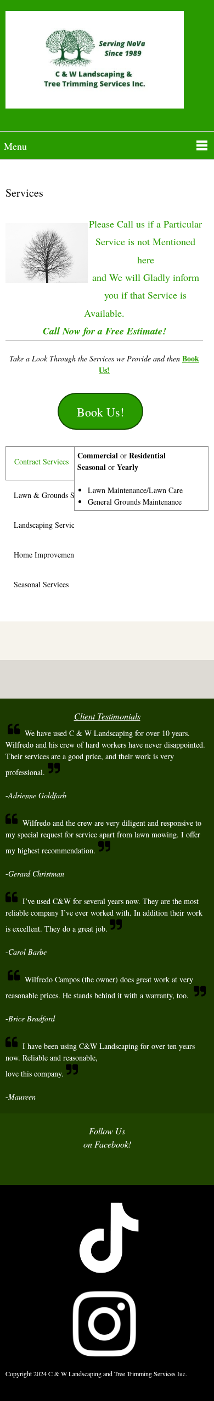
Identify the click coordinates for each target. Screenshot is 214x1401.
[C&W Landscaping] (107, 64)
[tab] (39, 463)
